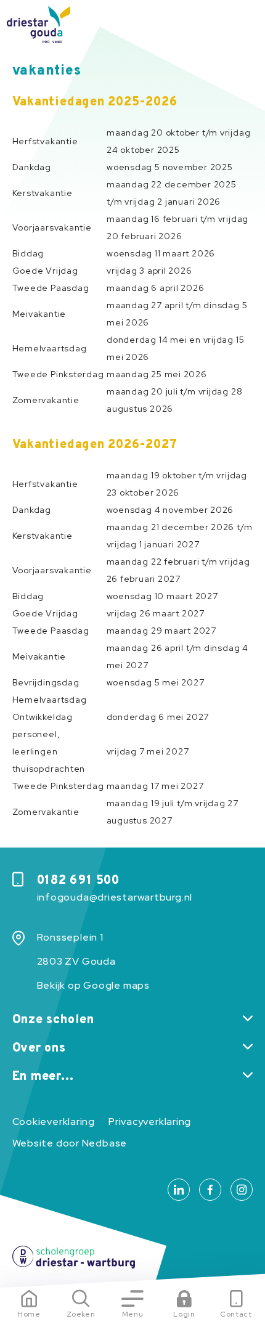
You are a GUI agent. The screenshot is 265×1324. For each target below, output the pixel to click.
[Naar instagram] (241, 1190)
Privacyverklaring (149, 1121)
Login (184, 1314)
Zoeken (81, 1314)
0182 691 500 (78, 881)
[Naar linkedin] (179, 1190)
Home (29, 1314)
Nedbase (104, 1143)
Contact (236, 1314)
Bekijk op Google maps (93, 985)
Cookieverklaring (53, 1121)
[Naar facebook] (210, 1190)
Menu (133, 1314)
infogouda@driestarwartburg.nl (115, 897)
